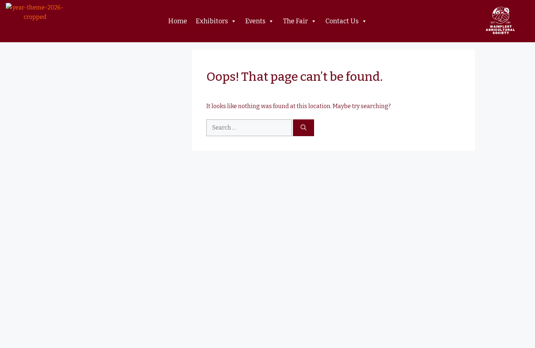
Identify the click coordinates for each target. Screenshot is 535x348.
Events (255, 21)
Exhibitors (212, 21)
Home (177, 21)
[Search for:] (249, 127)
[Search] (303, 127)
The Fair (295, 21)
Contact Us (341, 21)
